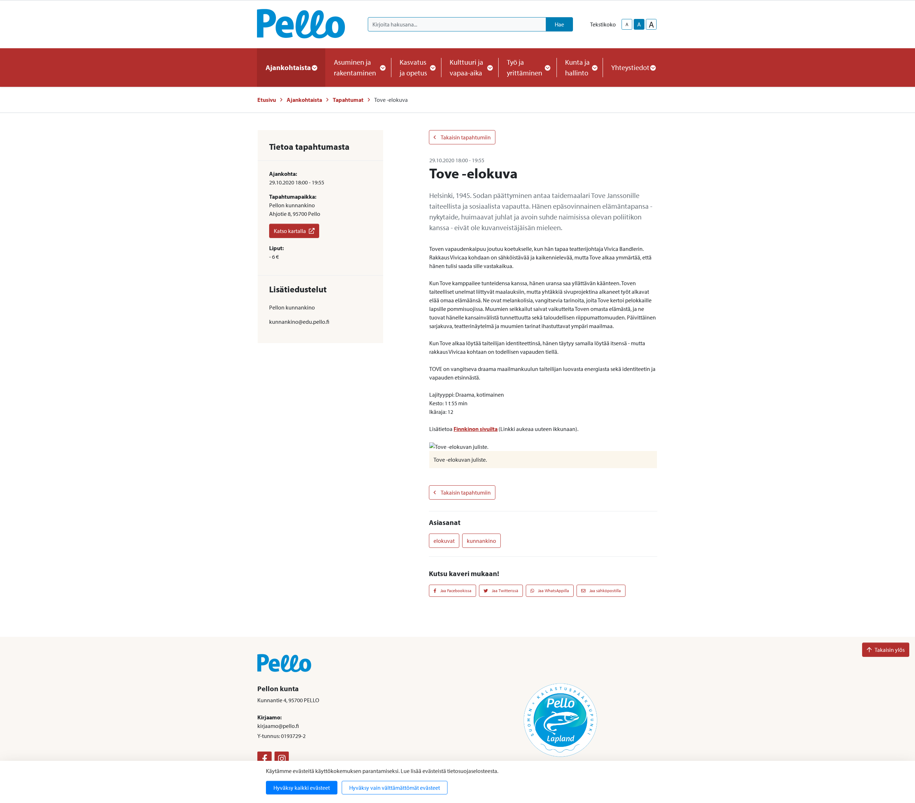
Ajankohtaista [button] (288, 67)
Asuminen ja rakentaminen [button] (355, 67)
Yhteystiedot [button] (630, 67)
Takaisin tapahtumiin (465, 137)
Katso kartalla (290, 230)
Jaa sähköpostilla (604, 590)
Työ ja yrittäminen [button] (524, 67)
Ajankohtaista (304, 99)
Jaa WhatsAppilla (553, 590)
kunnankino (481, 540)
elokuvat (444, 540)
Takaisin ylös (890, 649)
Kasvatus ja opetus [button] (413, 67)
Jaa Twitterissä (504, 590)
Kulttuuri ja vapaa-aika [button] (466, 67)
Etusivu (266, 99)
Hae (559, 24)
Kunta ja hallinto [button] (577, 67)
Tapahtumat (348, 99)
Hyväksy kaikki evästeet (301, 787)
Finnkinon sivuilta (476, 428)
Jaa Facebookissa (455, 590)
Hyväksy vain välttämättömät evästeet (394, 787)
